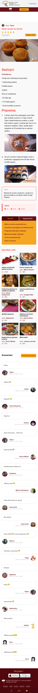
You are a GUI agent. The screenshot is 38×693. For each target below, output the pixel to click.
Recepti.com (3, 681)
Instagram (21, 686)
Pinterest (28, 686)
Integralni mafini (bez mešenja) (15, 231)
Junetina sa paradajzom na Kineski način (18, 227)
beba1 (26, 389)
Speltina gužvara (10, 310)
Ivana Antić (13, 507)
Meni (19, 691)
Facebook (5, 686)
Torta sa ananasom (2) (12, 237)
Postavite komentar (28, 355)
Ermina (26, 423)
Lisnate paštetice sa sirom (28, 286)
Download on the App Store (13, 675)
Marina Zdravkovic (22, 490)
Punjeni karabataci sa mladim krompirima (10, 286)
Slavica (11, 541)
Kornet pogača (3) (28, 263)
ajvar (14, 209)
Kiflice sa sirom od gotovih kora (15, 224)
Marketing (8, 682)
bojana (26, 625)
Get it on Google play (25, 675)
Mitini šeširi (28, 333)
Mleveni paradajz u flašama (14, 234)
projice (23, 209)
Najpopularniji (27, 218)
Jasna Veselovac (15, 406)
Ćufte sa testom (10, 241)
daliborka (12, 574)
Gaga (27, 558)
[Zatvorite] (1, 3)
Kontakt (14, 682)
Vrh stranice (18, 671)
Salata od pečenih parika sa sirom (10, 263)
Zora (11, 642)
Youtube (16, 686)
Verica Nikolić (24, 456)
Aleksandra (13, 608)
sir (7, 209)
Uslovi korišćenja (26, 680)
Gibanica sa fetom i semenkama (28, 310)
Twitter (10, 686)
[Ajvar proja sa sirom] (20, 143)
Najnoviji (10, 218)
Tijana (12, 25)
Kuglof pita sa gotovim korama (10, 333)
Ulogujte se (24, 9)
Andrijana (12, 473)
